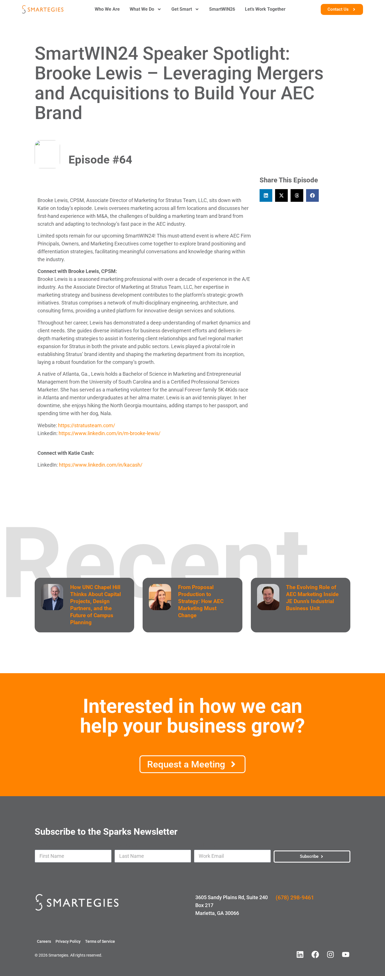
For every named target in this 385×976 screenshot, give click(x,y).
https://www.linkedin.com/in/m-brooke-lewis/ (109, 433)
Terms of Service (100, 941)
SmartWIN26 (222, 9)
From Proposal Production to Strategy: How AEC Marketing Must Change (201, 601)
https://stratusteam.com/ (86, 425)
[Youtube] (345, 954)
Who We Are (107, 9)
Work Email (206, 846)
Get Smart (181, 9)
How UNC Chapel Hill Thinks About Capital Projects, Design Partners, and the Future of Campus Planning (95, 605)
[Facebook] (315, 954)
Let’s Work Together (265, 9)
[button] (266, 195)
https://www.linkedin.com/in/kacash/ (100, 465)
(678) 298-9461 (295, 897)
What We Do (142, 9)
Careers (44, 941)
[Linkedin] (299, 954)
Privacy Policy (68, 941)
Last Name (126, 846)
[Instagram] (330, 954)
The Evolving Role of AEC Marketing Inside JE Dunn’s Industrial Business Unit (312, 598)
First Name (47, 846)
